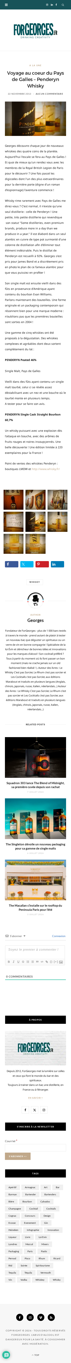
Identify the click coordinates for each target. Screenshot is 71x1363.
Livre (27, 1237)
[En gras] (8, 961)
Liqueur (12, 1237)
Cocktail (33, 1208)
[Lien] (46, 961)
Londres (12, 1244)
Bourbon (27, 1201)
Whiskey (40, 1279)
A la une (35, 65)
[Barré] (23, 961)
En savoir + (35, 1097)
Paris (30, 1251)
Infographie (33, 1229)
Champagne (14, 1208)
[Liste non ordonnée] (32, 961)
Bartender (30, 1194)
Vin (10, 1279)
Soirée (24, 1265)
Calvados (45, 1201)
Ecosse (12, 1222)
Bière (11, 1201)
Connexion (58, 936)
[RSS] (51, 1317)
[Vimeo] (40, 1317)
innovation (53, 1229)
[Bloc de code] (41, 961)
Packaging (13, 1251)
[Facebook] (19, 1317)
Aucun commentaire (49, 93)
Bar (58, 1187)
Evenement (30, 1222)
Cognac (12, 1215)
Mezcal (29, 1244)
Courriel (11, 1141)
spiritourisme (43, 1265)
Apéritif (12, 1187)
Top (36, 1354)
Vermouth (45, 1272)
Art (45, 1187)
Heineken (13, 1229)
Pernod (12, 1258)
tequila (12, 1272)
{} (51, 961)
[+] (56, 961)
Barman (12, 1194)
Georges (35, 620)
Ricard (56, 1258)
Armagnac (30, 1187)
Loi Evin (43, 1237)
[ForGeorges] (35, 30)
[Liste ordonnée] (27, 961)
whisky (34, 582)
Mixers (45, 1244)
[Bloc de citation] (37, 961)
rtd (10, 1265)
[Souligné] (18, 961)
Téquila (28, 1272)
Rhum (42, 1258)
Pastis (44, 1251)
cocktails (51, 1208)
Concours (30, 1215)
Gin (46, 1222)
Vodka (24, 1279)
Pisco (27, 1258)
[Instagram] (30, 1317)
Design (47, 1215)
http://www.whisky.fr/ (46, 469)
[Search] (63, 4)
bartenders (50, 1194)
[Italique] (13, 961)
